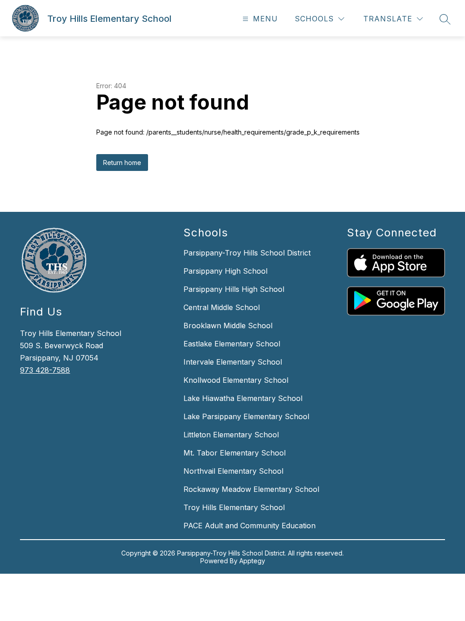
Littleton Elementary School (231, 434)
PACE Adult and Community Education (249, 525)
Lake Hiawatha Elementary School (242, 398)
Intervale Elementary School (232, 361)
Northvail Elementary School (233, 471)
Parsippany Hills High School (233, 289)
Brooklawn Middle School (227, 325)
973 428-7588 (45, 370)
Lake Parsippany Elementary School (246, 416)
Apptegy (252, 561)
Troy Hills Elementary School (234, 507)
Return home (122, 162)
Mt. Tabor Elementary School (234, 452)
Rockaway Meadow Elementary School (251, 489)
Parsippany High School (225, 270)
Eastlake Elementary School (231, 343)
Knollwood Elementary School (235, 380)
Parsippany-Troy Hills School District (247, 252)
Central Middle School (221, 307)
